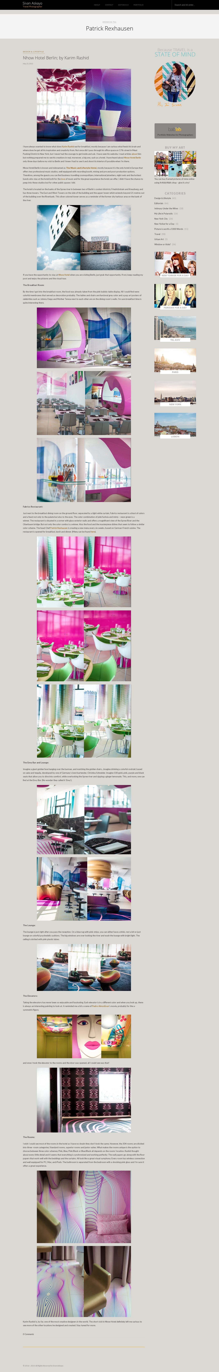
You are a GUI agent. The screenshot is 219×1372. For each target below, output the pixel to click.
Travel (157, 234)
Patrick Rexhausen (58, 528)
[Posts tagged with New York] (175, 405)
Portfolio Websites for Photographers (175, 135)
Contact (109, 5)
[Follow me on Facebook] (172, 115)
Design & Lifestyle (33, 52)
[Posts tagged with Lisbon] (175, 437)
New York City (161, 218)
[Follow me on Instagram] (176, 115)
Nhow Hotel (64, 275)
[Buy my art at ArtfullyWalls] (175, 176)
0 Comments (28, 1334)
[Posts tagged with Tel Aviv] (175, 341)
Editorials (123, 5)
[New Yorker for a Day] (175, 276)
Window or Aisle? (162, 244)
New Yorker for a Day (164, 224)
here (92, 531)
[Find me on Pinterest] (178, 115)
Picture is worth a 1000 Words (168, 229)
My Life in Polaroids (163, 213)
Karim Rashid (68, 146)
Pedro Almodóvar (100, 1006)
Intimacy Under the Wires (166, 208)
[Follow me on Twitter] (174, 115)
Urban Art (159, 239)
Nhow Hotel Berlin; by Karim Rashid (56, 58)
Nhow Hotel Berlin (132, 157)
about (134, 154)
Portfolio (138, 5)
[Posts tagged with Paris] (175, 373)
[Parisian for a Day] (175, 309)
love (63, 179)
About (97, 5)
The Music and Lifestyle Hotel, (81, 168)
